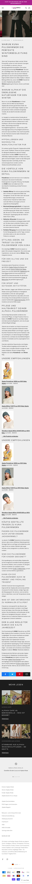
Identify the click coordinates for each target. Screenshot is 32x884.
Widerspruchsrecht (7, 819)
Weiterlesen (5, 719)
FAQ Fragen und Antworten (9, 804)
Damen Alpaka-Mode (8, 787)
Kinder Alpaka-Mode (7, 793)
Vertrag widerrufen (7, 830)
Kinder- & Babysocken (19, 568)
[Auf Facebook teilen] (5, 674)
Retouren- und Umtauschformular (11, 813)
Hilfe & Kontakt (6, 827)
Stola (6, 273)
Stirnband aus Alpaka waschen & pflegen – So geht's (14, 747)
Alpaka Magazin (6, 807)
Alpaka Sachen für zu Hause (9, 796)
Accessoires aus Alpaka (11, 741)
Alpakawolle (18, 40)
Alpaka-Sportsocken (19, 300)
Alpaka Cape (6, 707)
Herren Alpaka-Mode (8, 790)
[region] (16, 768)
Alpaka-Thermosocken (14, 659)
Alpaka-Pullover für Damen (16, 267)
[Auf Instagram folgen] (7, 859)
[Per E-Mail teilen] (26, 674)
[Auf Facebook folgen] (3, 859)
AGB (3, 824)
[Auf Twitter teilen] (12, 674)
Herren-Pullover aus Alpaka (18, 269)
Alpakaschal (23, 271)
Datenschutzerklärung (8, 816)
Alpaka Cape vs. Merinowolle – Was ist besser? (13, 713)
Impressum (5, 821)
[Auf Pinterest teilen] (19, 674)
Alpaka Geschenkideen (8, 801)
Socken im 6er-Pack (21, 663)
